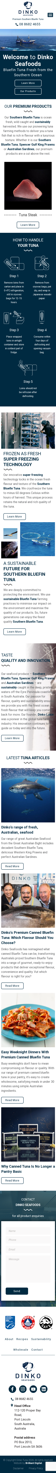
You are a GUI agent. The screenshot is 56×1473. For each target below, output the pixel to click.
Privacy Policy (36, 1468)
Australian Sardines (20, 149)
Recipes (22, 1339)
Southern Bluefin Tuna (25, 117)
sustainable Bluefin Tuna (20, 599)
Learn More (28, 83)
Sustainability (41, 1339)
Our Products (28, 91)
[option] (28, 64)
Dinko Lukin (46, 714)
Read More (12, 866)
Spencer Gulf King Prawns (37, 144)
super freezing (33, 475)
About (9, 1339)
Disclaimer (18, 1468)
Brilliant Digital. (34, 1463)
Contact (37, 1349)
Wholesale (20, 1349)
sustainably (42, 122)
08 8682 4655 (29, 24)
